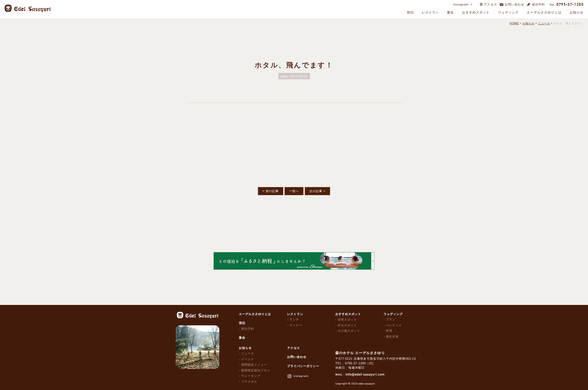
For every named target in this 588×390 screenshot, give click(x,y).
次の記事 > (317, 191)
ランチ (294, 319)
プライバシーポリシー (303, 366)
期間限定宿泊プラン (255, 370)
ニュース (247, 353)
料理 (389, 330)
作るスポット (347, 325)
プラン (391, 319)
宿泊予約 (538, 4)
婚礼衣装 (392, 336)
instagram (460, 4)
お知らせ (576, 12)
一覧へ (294, 191)
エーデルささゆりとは (544, 12)
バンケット (394, 325)
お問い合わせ (514, 4)
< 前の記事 (271, 191)
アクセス (490, 4)
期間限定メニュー (254, 364)
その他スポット (349, 330)
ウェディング (508, 12)
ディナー (295, 325)
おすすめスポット (476, 12)
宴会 (450, 12)
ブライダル (249, 381)
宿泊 (410, 12)
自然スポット (347, 319)
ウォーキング (250, 376)
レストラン (430, 12)
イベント (247, 359)
